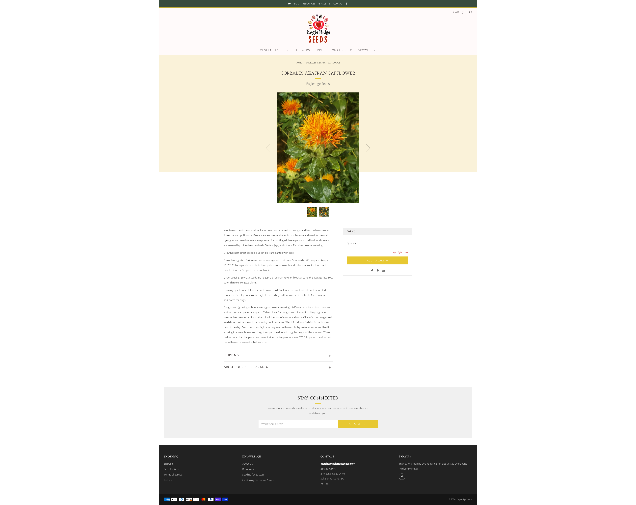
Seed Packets (171, 469)
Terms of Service (173, 474)
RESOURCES (308, 3)
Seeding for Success (253, 474)
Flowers (303, 50)
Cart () (459, 12)
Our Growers (361, 50)
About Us (247, 463)
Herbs (287, 50)
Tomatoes (338, 50)
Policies (168, 480)
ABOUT (296, 3)
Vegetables (269, 50)
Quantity (351, 243)
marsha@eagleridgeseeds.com (337, 463)
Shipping (169, 463)
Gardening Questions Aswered (259, 480)
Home (299, 63)
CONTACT (338, 3)
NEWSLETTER (324, 3)
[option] (318, 147)
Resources (248, 469)
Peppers (320, 50)
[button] (312, 212)
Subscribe (356, 423)
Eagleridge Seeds (318, 84)
